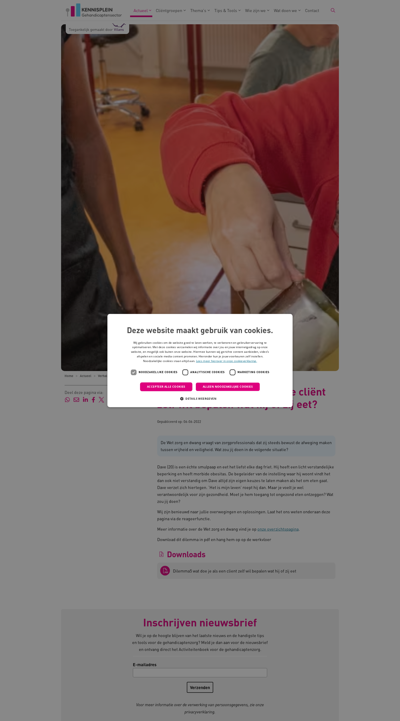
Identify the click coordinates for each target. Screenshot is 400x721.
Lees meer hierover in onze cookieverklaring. (226, 361)
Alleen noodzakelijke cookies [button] (228, 387)
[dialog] (200, 360)
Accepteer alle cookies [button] (166, 387)
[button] (200, 398)
